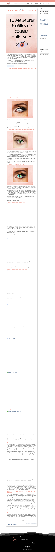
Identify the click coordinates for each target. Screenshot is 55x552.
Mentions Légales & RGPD (24, 539)
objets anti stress (41, 3)
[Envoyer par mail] (22, 520)
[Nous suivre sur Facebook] (26, 546)
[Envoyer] (26, 3)
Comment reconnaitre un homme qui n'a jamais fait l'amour (43, 26)
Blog (21, 537)
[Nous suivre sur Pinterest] (29, 546)
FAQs (32, 539)
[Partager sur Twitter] (21, 520)
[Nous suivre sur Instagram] (27, 546)
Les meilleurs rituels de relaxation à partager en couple (44, 44)
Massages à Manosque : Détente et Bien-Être (43, 42)
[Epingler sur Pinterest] (24, 520)
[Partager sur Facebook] (19, 520)
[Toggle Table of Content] (12, 65)
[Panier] (48, 3)
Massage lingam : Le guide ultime (12, 524)
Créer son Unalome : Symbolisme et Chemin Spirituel (43, 16)
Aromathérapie (36, 3)
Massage (37, 6)
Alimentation (25, 6)
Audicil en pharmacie (43, 31)
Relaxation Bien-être (19, 6)
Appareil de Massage (30, 3)
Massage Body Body (42, 21)
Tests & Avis (33, 6)
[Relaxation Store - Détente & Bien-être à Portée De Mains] (9, 3)
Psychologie (29, 6)
